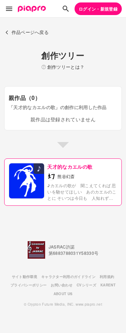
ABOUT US (63, 293)
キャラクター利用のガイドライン (68, 276)
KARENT (107, 285)
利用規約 (107, 276)
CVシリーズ (86, 285)
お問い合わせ (61, 285)
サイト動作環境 (24, 276)
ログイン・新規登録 (98, 9)
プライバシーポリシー (28, 285)
